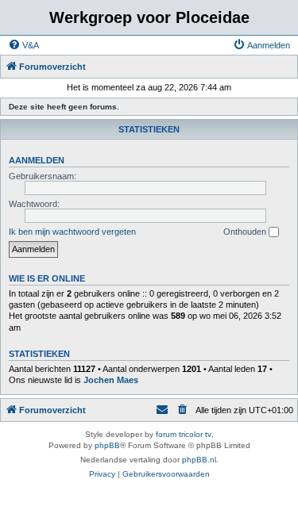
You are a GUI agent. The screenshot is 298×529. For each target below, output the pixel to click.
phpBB (107, 445)
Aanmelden (36, 160)
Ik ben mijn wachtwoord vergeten (72, 231)
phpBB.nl (199, 459)
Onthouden (246, 231)
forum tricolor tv (183, 434)
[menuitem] (23, 45)
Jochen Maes (110, 380)
